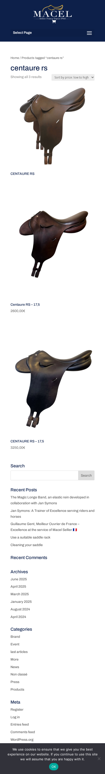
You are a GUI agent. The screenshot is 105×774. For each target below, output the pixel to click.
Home (14, 58)
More (14, 659)
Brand (15, 637)
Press (14, 682)
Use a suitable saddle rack (30, 537)
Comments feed (22, 732)
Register (16, 709)
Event (14, 644)
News (14, 667)
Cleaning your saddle (26, 545)
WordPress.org (21, 739)
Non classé (18, 674)
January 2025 (21, 602)
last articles (19, 652)
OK (54, 767)
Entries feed (19, 724)
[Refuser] (98, 758)
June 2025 (18, 579)
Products (17, 689)
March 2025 (19, 594)
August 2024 (20, 609)
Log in (15, 717)
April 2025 (18, 586)
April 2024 (18, 617)
